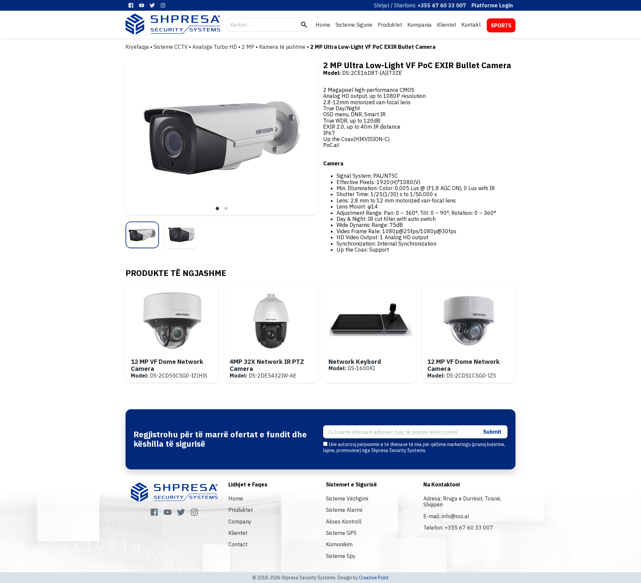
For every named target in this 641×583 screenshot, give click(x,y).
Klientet (446, 24)
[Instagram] (163, 5)
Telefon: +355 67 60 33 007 (458, 527)
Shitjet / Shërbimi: (420, 5)
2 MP (248, 47)
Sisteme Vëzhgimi (347, 498)
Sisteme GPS (341, 533)
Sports (501, 25)
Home (322, 24)
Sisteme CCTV (171, 47)
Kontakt (471, 24)
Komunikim (339, 544)
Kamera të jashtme (282, 47)
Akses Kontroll (344, 521)
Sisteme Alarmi (344, 509)
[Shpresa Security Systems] (173, 24)
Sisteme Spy (341, 556)
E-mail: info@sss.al (446, 516)
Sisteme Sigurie (354, 24)
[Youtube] (141, 5)
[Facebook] (131, 5)
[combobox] (261, 25)
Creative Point (374, 578)
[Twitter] (152, 5)
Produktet (390, 24)
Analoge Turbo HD (214, 47)
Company (239, 521)
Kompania (419, 24)
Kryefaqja (137, 47)
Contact (237, 544)
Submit (492, 431)
